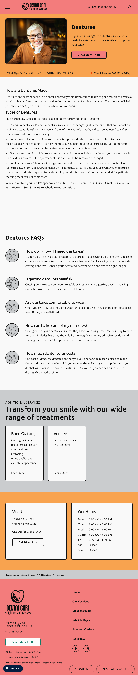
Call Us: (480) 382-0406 (101, 6)
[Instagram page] (86, 648)
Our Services (80, 601)
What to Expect (82, 620)
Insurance (78, 638)
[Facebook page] (75, 648)
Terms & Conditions (30, 662)
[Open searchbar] (130, 7)
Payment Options (83, 629)
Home (76, 592)
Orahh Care (56, 662)
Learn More (18, 473)
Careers (45, 662)
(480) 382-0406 (65, 73)
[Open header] (8, 7)
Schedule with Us (89, 54)
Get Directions (28, 542)
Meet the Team (81, 610)
